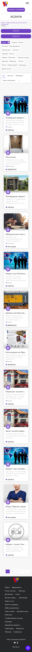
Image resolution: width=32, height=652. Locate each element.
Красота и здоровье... (12, 604)
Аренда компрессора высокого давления (16, 313)
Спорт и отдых (10, 611)
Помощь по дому (23, 57)
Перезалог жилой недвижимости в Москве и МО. (16, 392)
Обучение (8, 632)
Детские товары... (11, 597)
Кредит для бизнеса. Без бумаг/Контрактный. (16, 274)
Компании (19, 75)
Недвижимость (17, 587)
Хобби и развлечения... (12, 608)
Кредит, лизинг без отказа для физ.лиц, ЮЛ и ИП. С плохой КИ (16, 544)
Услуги (4, 42)
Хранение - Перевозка (9, 61)
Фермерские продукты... (13, 625)
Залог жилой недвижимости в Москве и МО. (16, 431)
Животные (8, 615)
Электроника (23, 597)
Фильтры (16, 31)
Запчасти (16, 50)
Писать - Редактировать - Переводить (14, 65)
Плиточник (11, 157)
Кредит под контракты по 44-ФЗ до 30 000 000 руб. (16, 469)
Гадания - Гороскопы (8, 57)
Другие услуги (6, 69)
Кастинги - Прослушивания (11, 46)
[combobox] (11, 80)
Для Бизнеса (9, 594)
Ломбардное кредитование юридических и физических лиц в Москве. (16, 196)
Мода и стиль (9, 601)
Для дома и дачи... (23, 611)
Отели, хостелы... (10, 591)
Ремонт (21, 61)
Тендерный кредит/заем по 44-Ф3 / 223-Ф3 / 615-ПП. (16, 118)
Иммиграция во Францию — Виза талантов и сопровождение (16, 352)
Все (3, 75)
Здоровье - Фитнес (8, 53)
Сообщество (18, 632)
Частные (10, 75)
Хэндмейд (8, 621)
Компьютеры (6, 50)
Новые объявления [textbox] (9, 80)
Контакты (16, 647)
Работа (7, 587)
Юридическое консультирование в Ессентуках (16, 234)
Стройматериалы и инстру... (14, 618)
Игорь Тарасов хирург (16, 507)
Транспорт (22, 591)
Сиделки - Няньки (17, 42)
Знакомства (20, 628)
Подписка (16, 36)
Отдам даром (9, 628)
